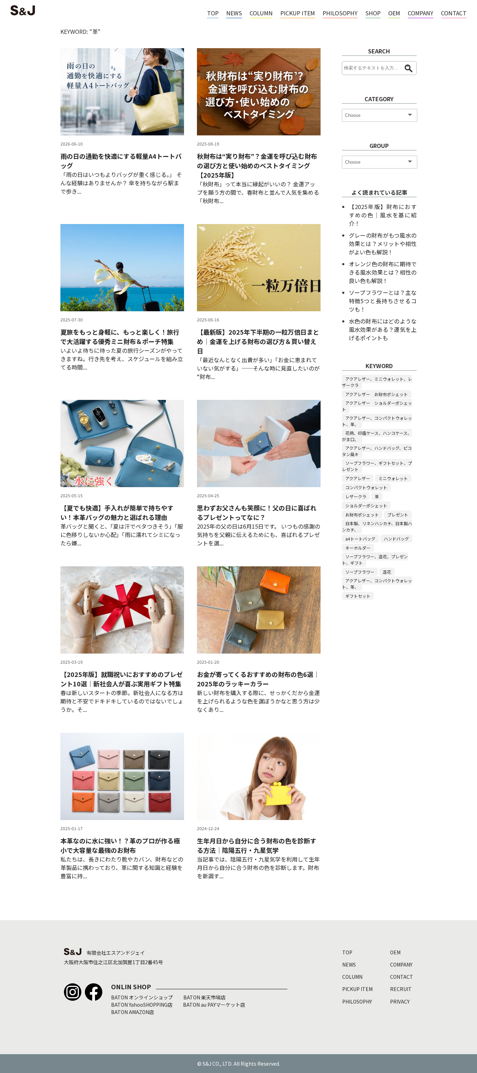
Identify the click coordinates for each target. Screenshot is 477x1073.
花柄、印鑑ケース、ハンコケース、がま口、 (377, 436)
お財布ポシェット (362, 514)
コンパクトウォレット (366, 487)
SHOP (373, 13)
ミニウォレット (393, 478)
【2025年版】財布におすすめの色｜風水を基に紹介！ (383, 215)
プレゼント (397, 514)
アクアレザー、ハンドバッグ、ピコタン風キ (377, 451)
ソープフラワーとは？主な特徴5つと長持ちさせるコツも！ (383, 300)
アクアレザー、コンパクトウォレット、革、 (377, 421)
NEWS (234, 13)
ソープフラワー (359, 572)
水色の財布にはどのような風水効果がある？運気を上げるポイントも (383, 329)
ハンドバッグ (396, 539)
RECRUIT (401, 988)
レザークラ (355, 496)
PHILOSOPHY (340, 13)
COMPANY (420, 13)
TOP (213, 13)
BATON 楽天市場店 (204, 997)
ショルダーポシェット (366, 505)
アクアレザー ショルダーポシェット (377, 406)
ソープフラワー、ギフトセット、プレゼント (377, 466)
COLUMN (261, 13)
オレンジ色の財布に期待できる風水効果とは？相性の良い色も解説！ (383, 272)
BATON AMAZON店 (132, 1011)
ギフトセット (357, 596)
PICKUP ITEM (297, 13)
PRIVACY (400, 1001)
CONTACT (454, 13)
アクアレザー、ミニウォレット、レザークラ (377, 382)
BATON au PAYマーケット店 (214, 1004)
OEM (394, 13)
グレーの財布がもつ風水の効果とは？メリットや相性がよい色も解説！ (383, 243)
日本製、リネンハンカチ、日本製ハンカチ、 (377, 526)
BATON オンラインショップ (142, 997)
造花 (387, 572)
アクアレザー (357, 478)
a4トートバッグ (360, 539)
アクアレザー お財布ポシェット (376, 394)
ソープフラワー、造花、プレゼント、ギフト (375, 559)
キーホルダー (357, 548)
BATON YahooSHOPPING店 (142, 1004)
